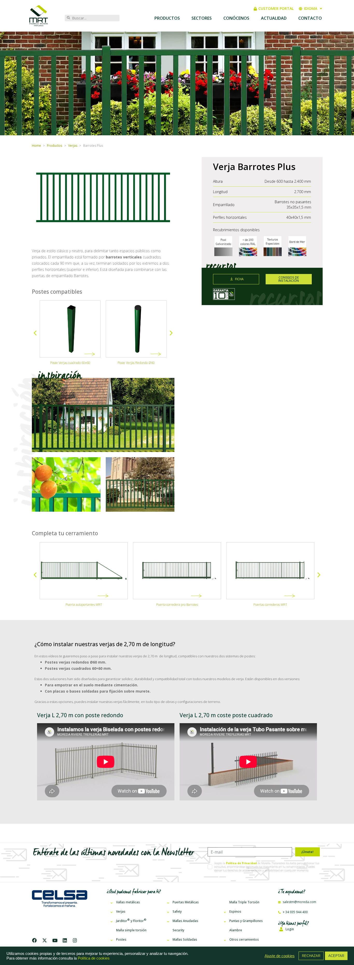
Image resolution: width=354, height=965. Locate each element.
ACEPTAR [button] (336, 956)
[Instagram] (75, 940)
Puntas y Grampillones (246, 921)
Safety (177, 911)
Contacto (310, 18)
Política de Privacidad (241, 863)
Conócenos (236, 18)
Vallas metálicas (128, 902)
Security (178, 930)
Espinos (235, 911)
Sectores (202, 18)
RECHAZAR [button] (311, 956)
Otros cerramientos (244, 939)
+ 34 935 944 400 (295, 912)
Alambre (235, 930)
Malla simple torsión (131, 930)
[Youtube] (55, 940)
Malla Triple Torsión (244, 902)
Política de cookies (94, 958)
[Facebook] (35, 940)
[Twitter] (44, 940)
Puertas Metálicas (186, 902)
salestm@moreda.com (299, 902)
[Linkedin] (65, 940)
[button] (35, 333)
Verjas (120, 911)
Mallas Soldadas (185, 939)
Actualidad (274, 18)
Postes (121, 939)
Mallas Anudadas (185, 921)
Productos (167, 18)
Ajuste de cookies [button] (280, 956)
